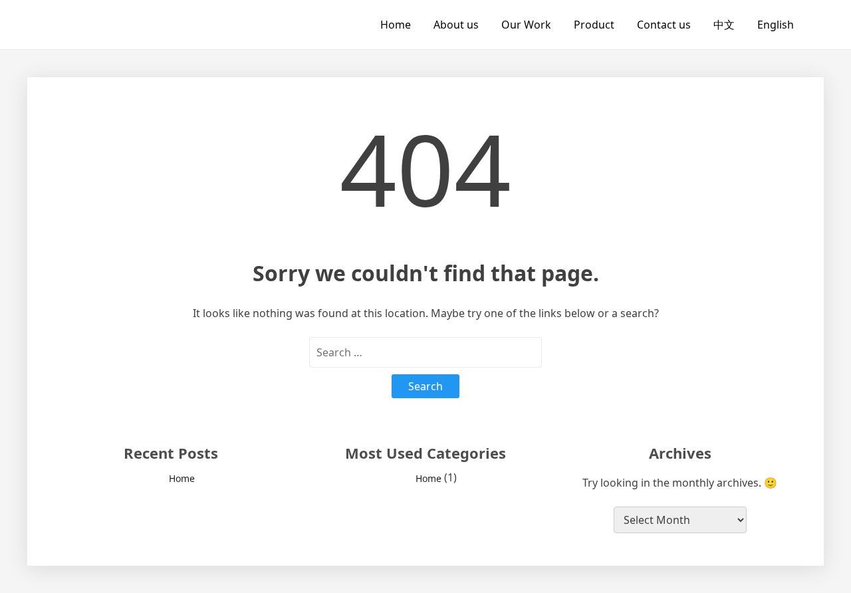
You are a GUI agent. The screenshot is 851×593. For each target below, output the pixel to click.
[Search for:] (425, 352)
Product (594, 24)
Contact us (664, 24)
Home (395, 24)
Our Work (526, 24)
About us (456, 24)
